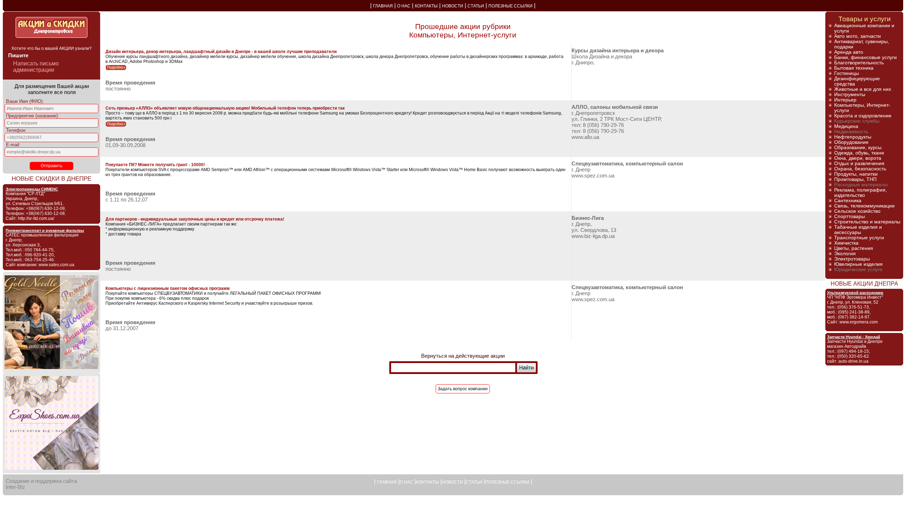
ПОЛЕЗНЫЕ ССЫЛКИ (510, 6)
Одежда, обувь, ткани (859, 153)
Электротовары (852, 259)
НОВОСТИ (452, 6)
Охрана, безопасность (860, 168)
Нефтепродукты (852, 137)
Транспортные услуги (859, 237)
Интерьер (845, 100)
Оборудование (851, 142)
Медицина (846, 126)
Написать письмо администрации (36, 66)
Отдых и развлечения (859, 163)
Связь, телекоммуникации (864, 206)
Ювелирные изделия (858, 264)
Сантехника (847, 200)
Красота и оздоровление (862, 115)
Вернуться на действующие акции (463, 356)
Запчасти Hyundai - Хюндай (853, 337)
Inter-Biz (15, 487)
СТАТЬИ (476, 6)
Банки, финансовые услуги (865, 57)
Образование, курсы (858, 147)
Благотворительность (859, 62)
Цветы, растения (853, 248)
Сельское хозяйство (857, 211)
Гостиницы (846, 73)
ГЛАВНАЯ (383, 6)
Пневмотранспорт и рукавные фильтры (45, 230)
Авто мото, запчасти (857, 36)
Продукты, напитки (856, 174)
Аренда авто (848, 52)
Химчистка (846, 243)
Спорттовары (849, 216)
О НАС (404, 6)
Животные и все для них (862, 89)
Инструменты (849, 94)
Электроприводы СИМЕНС (32, 189)
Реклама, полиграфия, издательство (860, 192)
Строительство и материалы (867, 221)
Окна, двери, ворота (857, 158)
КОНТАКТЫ (426, 6)
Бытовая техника (853, 68)
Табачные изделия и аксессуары (858, 229)
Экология (845, 253)
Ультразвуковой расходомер (855, 293)
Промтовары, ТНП (855, 179)
